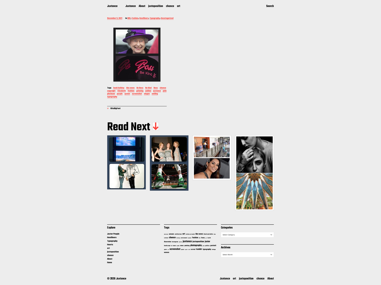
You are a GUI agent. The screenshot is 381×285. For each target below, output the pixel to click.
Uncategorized (167, 18)
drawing (178, 238)
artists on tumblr (190, 234)
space (182, 250)
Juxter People (113, 234)
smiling (155, 94)
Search (270, 6)
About (142, 6)
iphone (180, 242)
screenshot (137, 94)
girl (206, 238)
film (199, 238)
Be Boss (140, 88)
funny (203, 238)
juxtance (157, 91)
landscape (167, 245)
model (178, 246)
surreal (193, 249)
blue (215, 234)
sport (186, 249)
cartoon (166, 238)
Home (109, 262)
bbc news (130, 88)
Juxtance (112, 6)
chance (170, 6)
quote (165, 249)
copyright (111, 91)
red (168, 249)
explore (189, 238)
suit (189, 249)
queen (127, 94)
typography (112, 97)
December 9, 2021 (114, 18)
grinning (139, 91)
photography (196, 245)
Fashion (135, 18)
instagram (175, 242)
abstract (166, 234)
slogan (147, 94)
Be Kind (148, 88)
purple (120, 94)
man (174, 245)
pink (164, 91)
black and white (208, 234)
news (182, 245)
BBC (129, 18)
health (209, 238)
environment (184, 238)
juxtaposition (155, 6)
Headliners (144, 18)
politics (207, 246)
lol (171, 246)
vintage (214, 249)
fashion (131, 91)
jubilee (148, 91)
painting (187, 245)
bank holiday (118, 88)
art (178, 6)
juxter (207, 241)
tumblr (199, 249)
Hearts (110, 244)
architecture (178, 234)
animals (171, 234)
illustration (167, 241)
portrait (213, 245)
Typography (155, 18)
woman (166, 252)
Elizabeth (121, 91)
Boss (156, 88)
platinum (111, 94)
